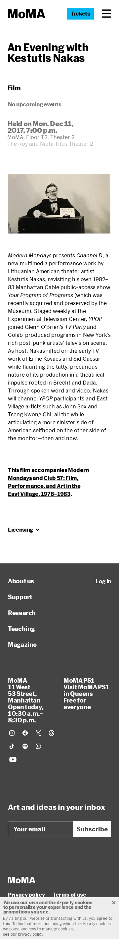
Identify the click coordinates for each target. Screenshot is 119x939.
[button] (106, 14)
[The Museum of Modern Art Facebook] (25, 733)
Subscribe (92, 829)
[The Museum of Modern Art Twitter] (38, 733)
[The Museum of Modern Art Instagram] (12, 733)
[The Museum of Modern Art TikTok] (12, 746)
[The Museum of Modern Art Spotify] (25, 746)
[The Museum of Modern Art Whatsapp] (38, 746)
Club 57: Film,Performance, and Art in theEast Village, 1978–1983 (44, 486)
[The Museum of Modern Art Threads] (51, 733)
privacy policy (30, 934)
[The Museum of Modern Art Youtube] (13, 759)
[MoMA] (22, 880)
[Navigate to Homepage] (27, 14)
